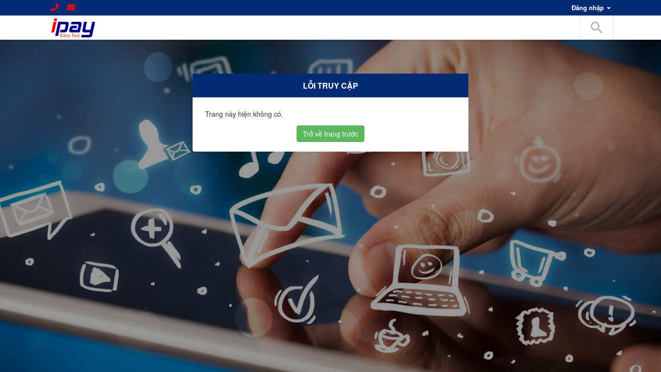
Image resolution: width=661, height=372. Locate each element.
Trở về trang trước (330, 134)
